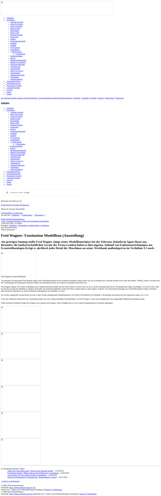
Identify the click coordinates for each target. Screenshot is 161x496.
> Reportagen (20, 54)
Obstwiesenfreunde (17, 64)
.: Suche (9, 94)
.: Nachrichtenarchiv (13, 84)
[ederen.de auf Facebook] (5, 205)
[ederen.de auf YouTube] (14, 205)
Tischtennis (14, 77)
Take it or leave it (16, 71)
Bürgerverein (15, 29)
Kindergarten (27, 215)
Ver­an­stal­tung (23, 225)
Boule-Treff (14, 33)
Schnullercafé (15, 67)
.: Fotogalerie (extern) (14, 86)
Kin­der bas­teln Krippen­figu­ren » (13, 219)
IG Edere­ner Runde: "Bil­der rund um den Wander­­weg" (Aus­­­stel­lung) (33, 473)
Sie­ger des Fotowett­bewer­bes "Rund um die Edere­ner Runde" (30, 471)
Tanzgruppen (15, 73)
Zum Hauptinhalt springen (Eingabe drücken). (56, 98)
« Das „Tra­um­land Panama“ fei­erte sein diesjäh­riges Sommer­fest (25, 221)
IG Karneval (15, 48)
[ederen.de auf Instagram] (24, 205)
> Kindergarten (16, 52)
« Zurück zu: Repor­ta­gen (10, 481)
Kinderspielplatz (16, 56)
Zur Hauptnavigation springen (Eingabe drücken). (19, 98)
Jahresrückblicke (16, 79)
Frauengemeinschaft (17, 41)
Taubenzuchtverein (17, 75)
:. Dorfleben (10, 20)
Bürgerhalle (14, 31)
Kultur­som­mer (34, 225)
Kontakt (93, 98)
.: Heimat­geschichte (13, 81)
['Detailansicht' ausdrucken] (2, 217)
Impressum (120, 98)
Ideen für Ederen (16, 24)
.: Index (8, 92)
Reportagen (39, 215)
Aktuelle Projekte (16, 22)
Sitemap (101, 98)
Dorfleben (15, 215)
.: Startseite (10, 18)
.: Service (9, 90)
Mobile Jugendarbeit (18, 62)
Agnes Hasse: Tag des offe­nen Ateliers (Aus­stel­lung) (27, 475)
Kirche (12, 58)
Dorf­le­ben (13, 225)
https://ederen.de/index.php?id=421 (22, 488)
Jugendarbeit (15, 50)
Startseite (76, 98)
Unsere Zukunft (16, 26)
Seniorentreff (15, 69)
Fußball (13, 45)
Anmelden (85, 98)
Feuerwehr (14, 37)
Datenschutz (109, 98)
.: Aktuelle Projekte (13, 88)
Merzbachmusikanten (18, 60)
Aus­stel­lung (44, 225)
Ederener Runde (16, 35)
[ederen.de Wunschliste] (12, 213)
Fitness (13, 39)
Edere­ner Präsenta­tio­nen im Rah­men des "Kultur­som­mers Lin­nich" (32, 477)
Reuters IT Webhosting (53, 490)
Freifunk (13, 43)
